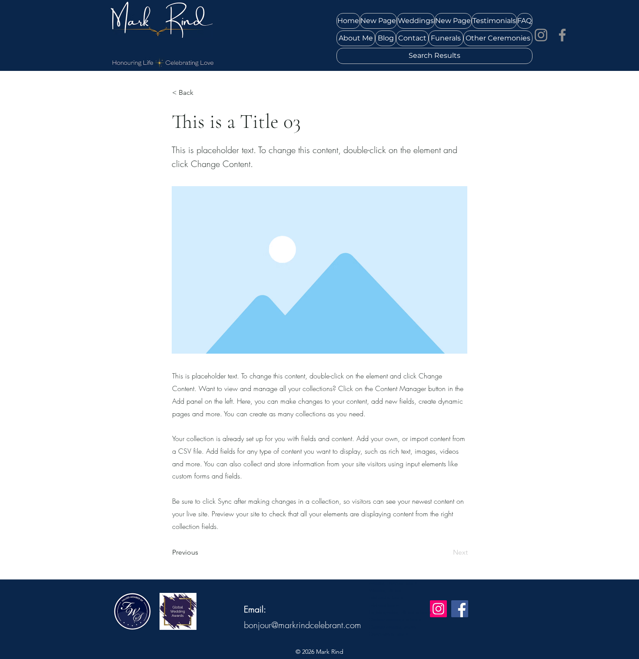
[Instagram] (540, 35)
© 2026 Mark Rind (319, 652)
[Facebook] (562, 35)
